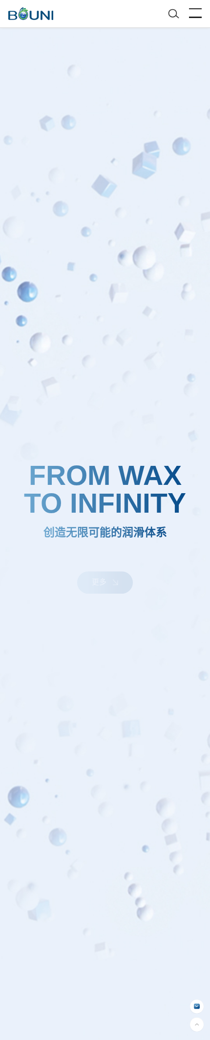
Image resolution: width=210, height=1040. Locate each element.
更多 (100, 570)
